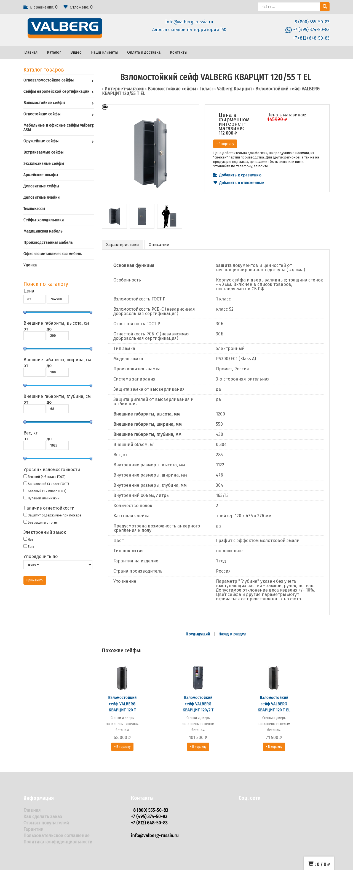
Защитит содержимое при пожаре (54, 515)
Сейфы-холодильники (43, 220)
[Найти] (325, 6)
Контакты (178, 52)
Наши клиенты (104, 52)
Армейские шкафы (40, 175)
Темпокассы (34, 208)
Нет (30, 539)
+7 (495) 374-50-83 (311, 29)
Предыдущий (198, 634)
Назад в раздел (232, 634)
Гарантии (33, 829)
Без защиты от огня (43, 522)
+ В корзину (225, 144)
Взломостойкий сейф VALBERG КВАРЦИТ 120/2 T (198, 704)
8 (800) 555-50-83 (312, 21)
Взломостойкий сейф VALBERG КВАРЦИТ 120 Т (122, 704)
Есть (31, 547)
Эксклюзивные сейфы (43, 163)
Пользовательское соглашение (56, 835)
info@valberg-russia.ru (189, 21)
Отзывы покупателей (46, 822)
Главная (30, 52)
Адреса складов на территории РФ (189, 29)
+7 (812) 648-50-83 (311, 38)
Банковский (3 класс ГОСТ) (48, 484)
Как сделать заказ (42, 816)
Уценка (30, 265)
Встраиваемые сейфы (43, 152)
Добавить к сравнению (240, 175)
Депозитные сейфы (41, 186)
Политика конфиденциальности (57, 841)
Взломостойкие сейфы (44, 102)
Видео (76, 52)
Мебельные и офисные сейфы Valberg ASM (58, 127)
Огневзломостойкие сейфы (48, 80)
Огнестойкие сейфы (41, 114)
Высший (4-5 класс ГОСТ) (47, 477)
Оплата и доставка (144, 52)
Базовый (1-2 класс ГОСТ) (47, 491)
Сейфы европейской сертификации (56, 91)
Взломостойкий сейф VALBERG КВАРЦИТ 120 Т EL (274, 704)
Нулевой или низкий (44, 498)
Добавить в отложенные (241, 182)
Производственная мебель (48, 242)
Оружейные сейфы (40, 141)
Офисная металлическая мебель (52, 253)
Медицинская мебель (43, 231)
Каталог (54, 52)
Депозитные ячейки (41, 197)
